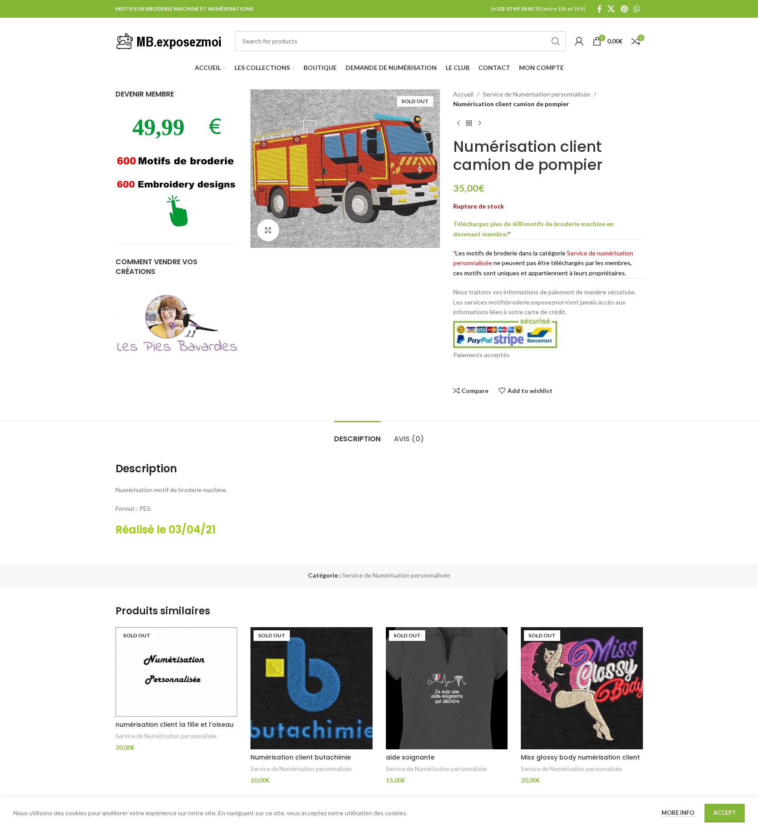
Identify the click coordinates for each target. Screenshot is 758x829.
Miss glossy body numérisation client (580, 757)
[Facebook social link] (599, 8)
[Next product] (479, 123)
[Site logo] (170, 40)
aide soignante (410, 757)
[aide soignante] (447, 688)
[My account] (579, 41)
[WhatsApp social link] (637, 8)
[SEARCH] (556, 41)
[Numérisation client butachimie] (311, 688)
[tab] (357, 434)
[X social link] (611, 8)
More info (679, 812)
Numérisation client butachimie (300, 757)
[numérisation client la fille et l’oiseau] (176, 672)
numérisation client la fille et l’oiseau (174, 724)
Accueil (463, 94)
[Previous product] (458, 123)
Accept (724, 812)
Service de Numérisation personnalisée (536, 94)
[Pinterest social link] (624, 8)
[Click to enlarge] (268, 230)
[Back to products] (469, 123)
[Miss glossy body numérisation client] (582, 688)
